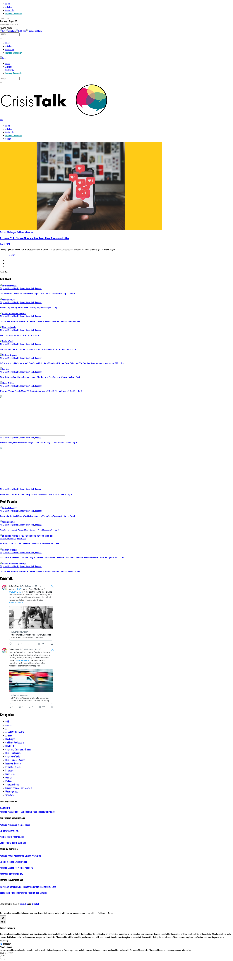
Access (8, 725)
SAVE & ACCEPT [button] (6, 953)
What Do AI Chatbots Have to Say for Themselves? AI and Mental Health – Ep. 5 (36, 494)
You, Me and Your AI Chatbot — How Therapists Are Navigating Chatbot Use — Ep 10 (38, 349)
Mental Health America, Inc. (12, 836)
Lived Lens (10, 774)
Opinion (8, 777)
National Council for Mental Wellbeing (16, 867)
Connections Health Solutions (13, 842)
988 (7, 721)
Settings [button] (101, 913)
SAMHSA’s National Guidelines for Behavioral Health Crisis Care (28, 886)
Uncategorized (11, 791)
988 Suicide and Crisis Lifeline (13, 861)
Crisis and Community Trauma (18, 749)
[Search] (1, 38)
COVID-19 (9, 746)
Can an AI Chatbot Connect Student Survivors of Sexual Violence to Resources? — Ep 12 (40, 321)
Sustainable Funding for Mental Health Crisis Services (23, 892)
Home (7, 3)
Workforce (10, 795)
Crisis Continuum (12, 753)
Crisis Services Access (15, 760)
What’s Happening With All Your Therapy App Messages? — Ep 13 (29, 308)
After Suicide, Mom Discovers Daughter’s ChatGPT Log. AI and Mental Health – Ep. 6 (38, 443)
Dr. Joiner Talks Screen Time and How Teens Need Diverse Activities (34, 238)
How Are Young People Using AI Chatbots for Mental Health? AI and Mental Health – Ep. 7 (41, 391)
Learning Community (13, 13)
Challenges (11, 232)
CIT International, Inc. (9, 830)
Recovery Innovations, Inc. (11, 873)
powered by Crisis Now (9, 24)
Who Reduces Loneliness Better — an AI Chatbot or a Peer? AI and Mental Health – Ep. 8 (40, 377)
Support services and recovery (18, 788)
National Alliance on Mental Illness (15, 825)
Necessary (7, 943)
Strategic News (12, 784)
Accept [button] (111, 913)
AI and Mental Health (11, 288)
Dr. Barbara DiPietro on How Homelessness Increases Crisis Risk (29, 544)
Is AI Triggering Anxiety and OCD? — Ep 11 (19, 335)
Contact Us (9, 10)
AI (1, 288)
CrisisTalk (35, 903)
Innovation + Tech (27, 288)
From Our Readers (13, 763)
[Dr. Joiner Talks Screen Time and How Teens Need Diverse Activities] (81, 229)
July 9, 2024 (5, 244)
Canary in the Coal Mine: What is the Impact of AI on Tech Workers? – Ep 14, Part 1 (37, 294)
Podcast (38, 288)
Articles (8, 7)
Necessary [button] (4, 940)
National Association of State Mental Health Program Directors (27, 809)
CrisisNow (24, 903)
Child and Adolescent (25, 232)
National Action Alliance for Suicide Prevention (20, 855)
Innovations (21, 538)
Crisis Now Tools (12, 756)
